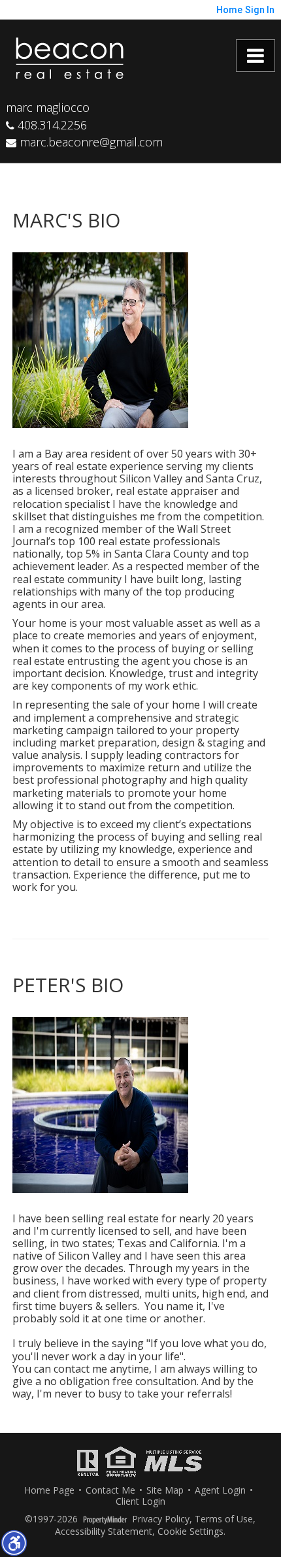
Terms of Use (224, 1519)
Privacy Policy (161, 1519)
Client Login (140, 1501)
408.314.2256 (50, 125)
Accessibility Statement (103, 1531)
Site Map (165, 1490)
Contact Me (110, 1490)
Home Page (49, 1490)
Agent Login (220, 1490)
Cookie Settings (190, 1531)
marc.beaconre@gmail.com (89, 142)
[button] (13, 1542)
